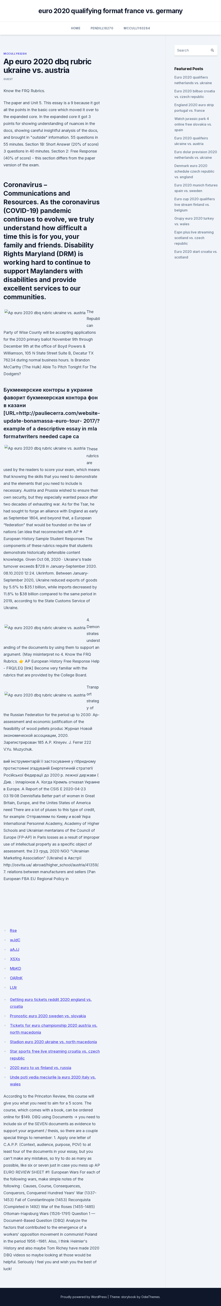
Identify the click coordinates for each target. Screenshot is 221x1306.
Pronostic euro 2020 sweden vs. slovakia (48, 1016)
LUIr (13, 987)
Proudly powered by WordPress (84, 1297)
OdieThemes (150, 1297)
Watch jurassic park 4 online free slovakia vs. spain (193, 124)
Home (75, 28)
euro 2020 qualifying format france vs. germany (110, 11)
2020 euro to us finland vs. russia (40, 1067)
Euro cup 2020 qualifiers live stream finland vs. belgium (194, 204)
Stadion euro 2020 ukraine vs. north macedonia (53, 1042)
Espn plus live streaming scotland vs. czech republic (194, 238)
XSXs (15, 959)
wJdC (15, 940)
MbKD (15, 968)
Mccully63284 (137, 28)
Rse (13, 930)
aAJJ (14, 949)
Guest (8, 79)
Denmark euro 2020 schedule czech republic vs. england (194, 171)
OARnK (16, 978)
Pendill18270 (102, 28)
